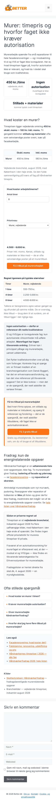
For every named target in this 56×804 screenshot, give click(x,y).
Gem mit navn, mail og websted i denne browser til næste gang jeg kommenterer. (28, 769)
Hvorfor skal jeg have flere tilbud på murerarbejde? (26, 625)
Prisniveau (12, 220)
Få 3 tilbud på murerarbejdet (28, 265)
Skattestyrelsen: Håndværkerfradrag (25, 678)
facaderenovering (19, 477)
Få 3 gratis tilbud (28, 431)
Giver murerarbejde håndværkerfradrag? (17, 614)
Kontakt (34, 794)
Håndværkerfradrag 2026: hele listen (28, 661)
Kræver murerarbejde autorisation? (27, 604)
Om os (27, 794)
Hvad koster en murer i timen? (24, 596)
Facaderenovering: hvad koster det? (27, 642)
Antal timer (12, 194)
